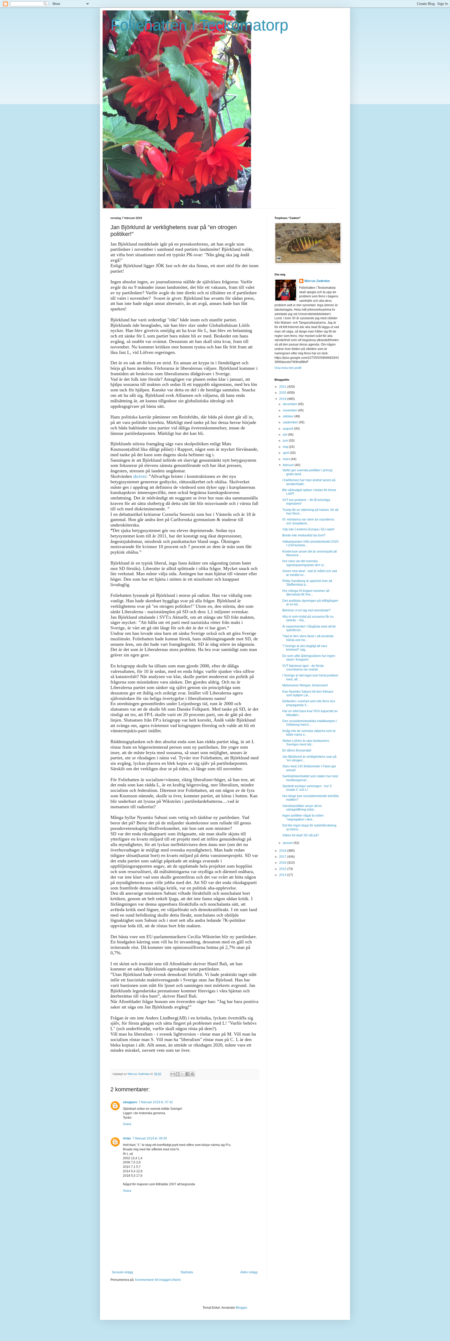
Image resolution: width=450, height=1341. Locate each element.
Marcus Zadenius (317, 281)
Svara (127, 1124)
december (290, 404)
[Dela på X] (182, 1074)
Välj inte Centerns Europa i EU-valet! (308, 529)
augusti (288, 428)
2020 (283, 392)
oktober (288, 416)
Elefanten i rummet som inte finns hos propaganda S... (308, 703)
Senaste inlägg (122, 1272)
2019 (283, 399)
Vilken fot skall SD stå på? (300, 835)
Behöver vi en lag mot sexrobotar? (306, 610)
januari (288, 843)
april (286, 453)
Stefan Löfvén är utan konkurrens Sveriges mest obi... (305, 742)
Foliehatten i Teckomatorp (199, 25)
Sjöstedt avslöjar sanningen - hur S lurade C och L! (307, 788)
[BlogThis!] (177, 1074)
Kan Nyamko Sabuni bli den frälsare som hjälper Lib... (307, 693)
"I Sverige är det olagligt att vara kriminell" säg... (304, 647)
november (290, 410)
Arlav (127, 1138)
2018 (283, 851)
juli (285, 434)
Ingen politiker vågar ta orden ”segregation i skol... (303, 817)
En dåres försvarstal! (296, 750)
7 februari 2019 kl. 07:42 (156, 1102)
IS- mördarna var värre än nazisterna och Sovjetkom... (308, 521)
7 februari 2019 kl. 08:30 (150, 1138)
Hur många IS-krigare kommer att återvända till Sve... (305, 592)
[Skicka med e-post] (172, 1074)
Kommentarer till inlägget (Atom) (158, 1280)
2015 (283, 869)
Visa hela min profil (288, 368)
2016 (283, 862)
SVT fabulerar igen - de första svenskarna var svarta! (303, 667)
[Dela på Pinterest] (192, 1074)
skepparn (130, 1102)
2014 (283, 875)
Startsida (186, 1272)
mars (287, 459)
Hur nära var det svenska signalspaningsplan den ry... (304, 563)
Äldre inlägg (249, 1272)
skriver (139, 476)
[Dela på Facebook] (187, 1074)
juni (286, 440)
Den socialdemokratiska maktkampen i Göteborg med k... (309, 722)
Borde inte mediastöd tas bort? (304, 535)
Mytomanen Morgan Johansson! (305, 685)
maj (286, 447)
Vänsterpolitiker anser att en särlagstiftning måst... (302, 807)
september (291, 422)
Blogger (241, 1307)
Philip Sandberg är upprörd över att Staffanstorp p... (307, 582)
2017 (283, 857)
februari (289, 465)
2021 (283, 386)
